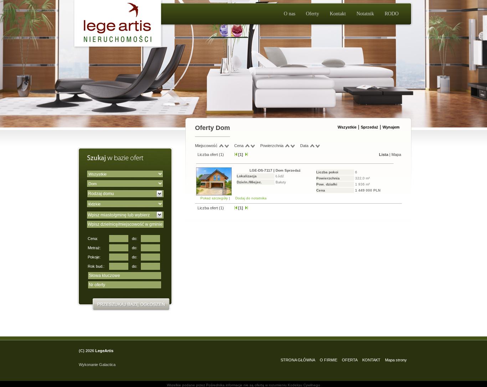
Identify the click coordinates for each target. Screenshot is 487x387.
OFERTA (350, 360)
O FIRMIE (328, 360)
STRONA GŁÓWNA (298, 360)
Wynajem (391, 127)
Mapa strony (396, 360)
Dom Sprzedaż (288, 170)
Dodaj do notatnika (251, 198)
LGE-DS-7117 (261, 170)
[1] (240, 154)
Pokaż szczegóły (214, 198)
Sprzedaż (369, 127)
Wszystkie (347, 127)
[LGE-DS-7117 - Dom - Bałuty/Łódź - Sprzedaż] (214, 194)
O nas (289, 13)
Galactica (107, 364)
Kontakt (338, 13)
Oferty (312, 13)
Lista (383, 154)
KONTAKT (371, 360)
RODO (392, 13)
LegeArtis (104, 351)
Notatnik (365, 13)
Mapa (396, 154)
